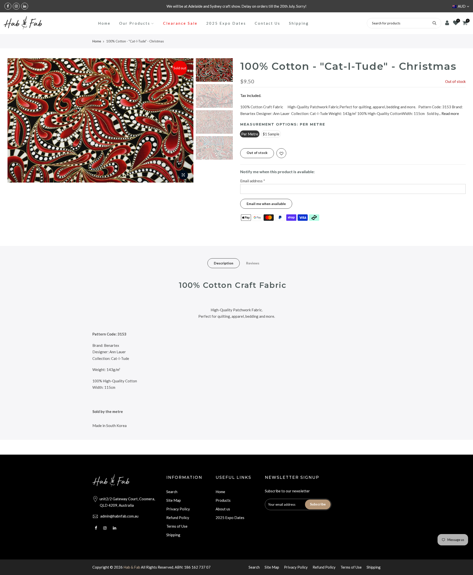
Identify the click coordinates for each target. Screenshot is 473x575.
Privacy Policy (178, 509)
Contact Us (267, 23)
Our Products (134, 23)
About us (223, 509)
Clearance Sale (180, 23)
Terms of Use (176, 526)
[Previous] (16, 120)
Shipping (299, 23)
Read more (450, 113)
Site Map (173, 500)
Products (223, 500)
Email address (252, 181)
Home (104, 23)
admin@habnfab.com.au (119, 516)
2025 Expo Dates (226, 23)
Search (171, 491)
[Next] (184, 120)
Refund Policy (177, 517)
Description (223, 263)
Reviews (252, 263)
